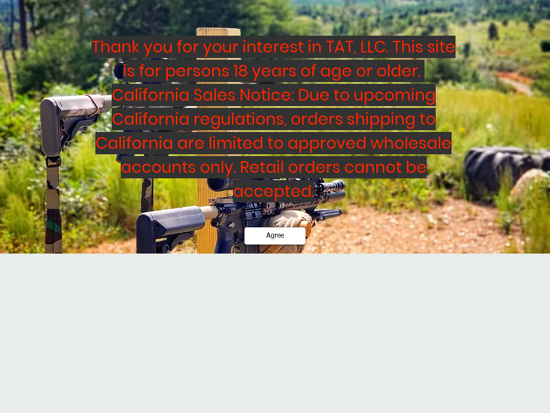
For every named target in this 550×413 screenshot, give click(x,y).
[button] (275, 236)
